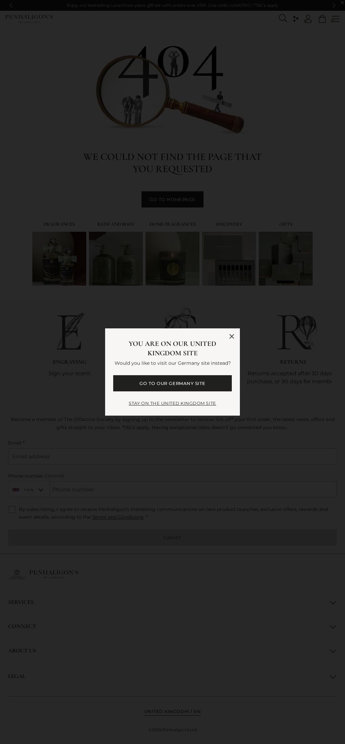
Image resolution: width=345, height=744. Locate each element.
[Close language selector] (232, 336)
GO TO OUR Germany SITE (172, 383)
